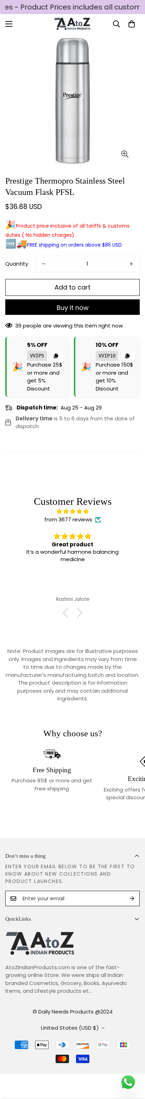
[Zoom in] (125, 154)
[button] (132, 24)
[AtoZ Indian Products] (72, 24)
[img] (72, 512)
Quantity (16, 263)
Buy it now (73, 307)
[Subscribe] (132, 898)
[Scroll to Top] (132, 1062)
